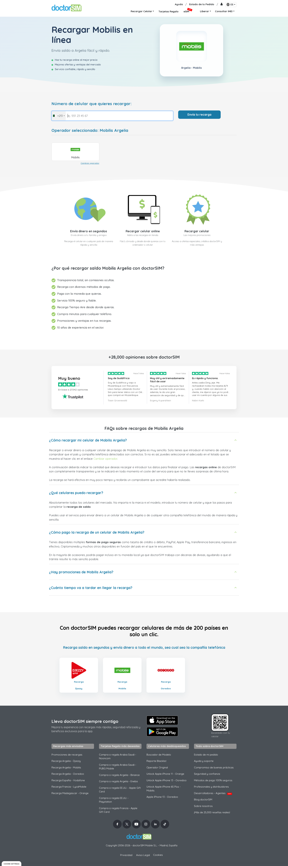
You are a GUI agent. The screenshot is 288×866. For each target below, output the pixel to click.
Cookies (158, 854)
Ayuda (179, 4)
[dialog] (11, 863)
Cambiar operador (90, 163)
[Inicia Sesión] (221, 4)
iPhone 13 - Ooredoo (162, 796)
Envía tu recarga (199, 114)
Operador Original (157, 767)
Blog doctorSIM (203, 799)
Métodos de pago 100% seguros (213, 780)
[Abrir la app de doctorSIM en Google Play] (162, 731)
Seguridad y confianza (207, 773)
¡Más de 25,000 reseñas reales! (212, 812)
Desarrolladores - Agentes (212, 793)
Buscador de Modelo (158, 754)
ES (231, 4)
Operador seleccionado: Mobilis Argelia (90, 130)
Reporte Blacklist (156, 761)
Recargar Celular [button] (141, 11)
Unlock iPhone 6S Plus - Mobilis (163, 788)
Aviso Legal (143, 855)
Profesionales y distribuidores (211, 786)
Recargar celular (196, 231)
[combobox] (59, 115)
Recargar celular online (143, 231)
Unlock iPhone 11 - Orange (165, 773)
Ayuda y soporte (204, 761)
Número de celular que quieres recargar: (92, 103)
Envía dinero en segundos (88, 231)
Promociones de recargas (67, 754)
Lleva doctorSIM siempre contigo (85, 721)
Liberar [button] (204, 11)
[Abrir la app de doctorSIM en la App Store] (162, 720)
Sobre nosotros (203, 806)
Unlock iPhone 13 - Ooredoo (166, 780)
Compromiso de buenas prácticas (214, 767)
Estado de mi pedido (206, 754)
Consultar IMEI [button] (223, 11)
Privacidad (126, 855)
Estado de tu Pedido (201, 4)
